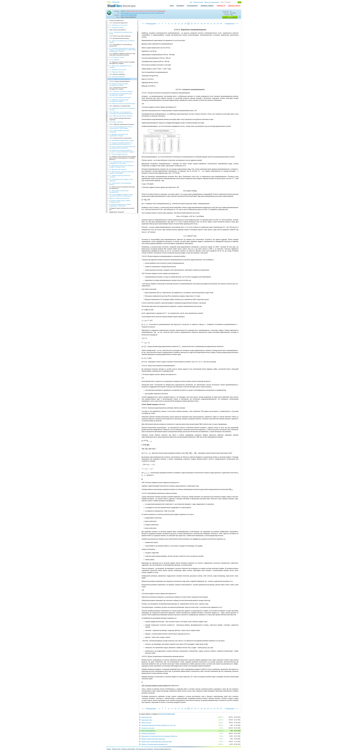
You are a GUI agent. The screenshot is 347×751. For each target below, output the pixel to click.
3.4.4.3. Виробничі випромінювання (119, 79)
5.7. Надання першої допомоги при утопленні (119, 176)
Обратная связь (198, 2)
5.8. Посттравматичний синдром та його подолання (121, 180)
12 (182, 23)
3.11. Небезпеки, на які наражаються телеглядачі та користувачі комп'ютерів (120, 112)
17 (198, 23)
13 (185, 23)
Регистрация (116, 2)
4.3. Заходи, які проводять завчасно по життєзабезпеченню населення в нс (120, 143)
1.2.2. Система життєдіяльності (118, 22)
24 (221, 23)
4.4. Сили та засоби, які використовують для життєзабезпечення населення (122, 147)
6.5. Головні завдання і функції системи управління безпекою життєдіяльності (121, 195)
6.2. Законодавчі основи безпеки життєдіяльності (118, 191)
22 (214, 23)
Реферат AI (221, 6)
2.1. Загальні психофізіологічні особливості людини (122, 41)
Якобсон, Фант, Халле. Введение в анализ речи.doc (157, 741)
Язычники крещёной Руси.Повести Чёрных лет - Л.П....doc (159, 725)
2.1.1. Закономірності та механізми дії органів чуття (120, 45)
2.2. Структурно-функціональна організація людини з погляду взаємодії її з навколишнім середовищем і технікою (122, 50)
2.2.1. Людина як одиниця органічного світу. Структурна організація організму (122, 54)
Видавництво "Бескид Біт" (116, 212)
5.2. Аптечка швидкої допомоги (118, 154)
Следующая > (230, 23)
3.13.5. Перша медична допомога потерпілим (119, 131)
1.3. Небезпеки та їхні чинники (118, 25)
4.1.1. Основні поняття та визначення (120, 138)
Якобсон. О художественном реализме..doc (154, 744)
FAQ (191, 2)
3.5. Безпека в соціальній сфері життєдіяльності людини (118, 84)
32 (219, 725)
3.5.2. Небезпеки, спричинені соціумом (120, 91)
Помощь (109, 749)
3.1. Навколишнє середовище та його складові (120, 66)
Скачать (230, 17)
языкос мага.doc (146, 722)
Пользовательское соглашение (144, 749)
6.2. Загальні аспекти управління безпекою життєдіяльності (122, 187)
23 (218, 23)
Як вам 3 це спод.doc (148, 728)
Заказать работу (234, 6)
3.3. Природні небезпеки (116, 72)
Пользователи (192, 6)
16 (195, 23)
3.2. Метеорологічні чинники (117, 69)
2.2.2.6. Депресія (114, 59)
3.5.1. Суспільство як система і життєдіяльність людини (118, 88)
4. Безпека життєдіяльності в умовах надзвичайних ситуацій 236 (120, 205)
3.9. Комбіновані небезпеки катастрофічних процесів (122, 109)
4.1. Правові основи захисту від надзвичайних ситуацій (118, 135)
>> (237, 23)
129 (219, 717)
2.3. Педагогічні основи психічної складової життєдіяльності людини (122, 62)
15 (192, 23)
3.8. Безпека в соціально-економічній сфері (122, 103)
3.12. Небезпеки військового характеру (120, 116)
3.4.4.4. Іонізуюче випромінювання (119, 81)
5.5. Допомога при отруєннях (118, 169)
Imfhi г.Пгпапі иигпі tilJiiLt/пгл (117, 30)
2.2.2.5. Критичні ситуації (116, 57)
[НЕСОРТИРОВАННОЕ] (129, 15)
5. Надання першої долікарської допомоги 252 (121, 208)
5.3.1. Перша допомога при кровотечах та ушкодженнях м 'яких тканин (121, 162)
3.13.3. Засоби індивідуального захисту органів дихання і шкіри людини (120, 127)
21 (211, 23)
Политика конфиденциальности (162, 749)
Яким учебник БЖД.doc (148, 730)
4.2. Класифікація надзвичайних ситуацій (121, 140)
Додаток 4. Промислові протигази (119, 198)
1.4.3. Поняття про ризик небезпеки (119, 36)
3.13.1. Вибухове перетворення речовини (121, 124)
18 (201, 23)
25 (219, 722)
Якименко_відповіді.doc (148, 733)
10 (175, 23)
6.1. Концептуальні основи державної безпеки (120, 183)
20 (208, 23)
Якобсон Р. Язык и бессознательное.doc (153, 739)
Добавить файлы (207, 6)
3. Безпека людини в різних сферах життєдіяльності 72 (119, 201)
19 (205, 23)
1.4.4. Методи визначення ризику (119, 38)
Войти (109, 2)
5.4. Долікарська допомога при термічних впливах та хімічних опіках (121, 166)
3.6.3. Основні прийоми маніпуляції (119, 97)
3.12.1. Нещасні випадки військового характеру (120, 118)
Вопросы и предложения (211, 2)
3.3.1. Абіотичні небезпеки (117, 74)
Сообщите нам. (161, 11)
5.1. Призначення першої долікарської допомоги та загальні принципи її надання (121, 151)
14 (188, 23)
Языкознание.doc (147, 717)
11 (179, 23)
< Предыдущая (150, 23)
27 (219, 730)
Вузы (172, 6)
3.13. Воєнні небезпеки (116, 122)
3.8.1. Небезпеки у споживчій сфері (119, 106)
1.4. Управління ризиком (116, 27)
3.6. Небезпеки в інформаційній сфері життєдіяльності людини (120, 94)
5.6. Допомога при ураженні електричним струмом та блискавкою (121, 172)
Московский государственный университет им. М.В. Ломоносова (142, 13)
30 (219, 744)
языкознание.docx (147, 720)
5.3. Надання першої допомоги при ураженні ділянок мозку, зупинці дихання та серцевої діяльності (122, 158)
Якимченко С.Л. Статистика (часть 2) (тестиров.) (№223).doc (159, 736)
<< (143, 23)
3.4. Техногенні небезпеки (117, 76)
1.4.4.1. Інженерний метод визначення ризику (120, 32)
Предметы (180, 6)
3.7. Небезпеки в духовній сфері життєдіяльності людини (118, 100)
